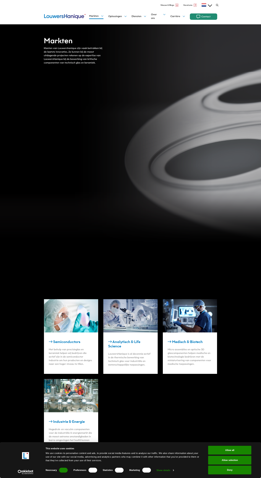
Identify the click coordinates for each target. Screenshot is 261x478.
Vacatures (189, 5)
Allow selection (230, 460)
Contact (206, 16)
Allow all (229, 450)
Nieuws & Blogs (169, 5)
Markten (94, 16)
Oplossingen (115, 16)
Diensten (136, 16)
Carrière (175, 16)
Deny (229, 470)
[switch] (93, 470)
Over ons (154, 16)
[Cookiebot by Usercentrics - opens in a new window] (25, 472)
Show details (163, 470)
